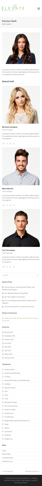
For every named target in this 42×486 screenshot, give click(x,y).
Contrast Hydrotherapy (12, 373)
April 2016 (7, 350)
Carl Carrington (8, 250)
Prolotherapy (9, 417)
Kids (6, 391)
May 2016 (7, 347)
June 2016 (7, 343)
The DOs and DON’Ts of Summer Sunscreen (19, 307)
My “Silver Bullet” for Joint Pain (14, 297)
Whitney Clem (9, 318)
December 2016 (9, 336)
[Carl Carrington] (21, 228)
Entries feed (6, 454)
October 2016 (8, 339)
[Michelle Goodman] (21, 105)
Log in (4, 450)
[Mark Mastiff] (21, 166)
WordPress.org (7, 461)
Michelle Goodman (9, 127)
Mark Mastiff (7, 189)
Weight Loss (9, 439)
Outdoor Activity (10, 410)
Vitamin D (8, 435)
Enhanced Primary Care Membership (17, 380)
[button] (38, 8)
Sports (7, 428)
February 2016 (9, 358)
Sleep (7, 424)
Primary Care (9, 413)
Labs (6, 395)
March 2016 (8, 354)
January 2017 (8, 332)
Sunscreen (8, 431)
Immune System (10, 388)
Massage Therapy (11, 402)
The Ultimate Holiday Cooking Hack (16, 293)
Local (6, 399)
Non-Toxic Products (11, 406)
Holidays (8, 384)
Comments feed (7, 458)
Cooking (7, 377)
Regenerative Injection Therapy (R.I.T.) (17, 421)
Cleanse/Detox (10, 369)
